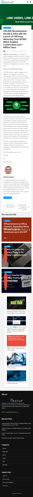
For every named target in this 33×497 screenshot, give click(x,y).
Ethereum (4, 464)
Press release (7, 27)
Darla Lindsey (10, 246)
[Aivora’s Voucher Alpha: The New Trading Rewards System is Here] (16, 280)
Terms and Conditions (7, 482)
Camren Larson (8, 51)
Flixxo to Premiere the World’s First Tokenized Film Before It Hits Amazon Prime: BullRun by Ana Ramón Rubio (16, 311)
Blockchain (5, 451)
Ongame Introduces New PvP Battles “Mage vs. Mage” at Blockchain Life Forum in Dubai (16, 348)
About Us (4, 475)
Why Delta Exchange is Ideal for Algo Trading (13, 438)
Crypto (4, 458)
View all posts (7, 197)
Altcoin (4, 448)
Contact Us (5, 485)
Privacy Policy (5, 479)
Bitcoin (4, 455)
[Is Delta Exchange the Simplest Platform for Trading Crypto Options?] (16, 255)
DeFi (3, 461)
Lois (7, 238)
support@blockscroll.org (12, 412)
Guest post (7, 220)
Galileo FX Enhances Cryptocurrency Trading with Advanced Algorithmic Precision (16, 331)
